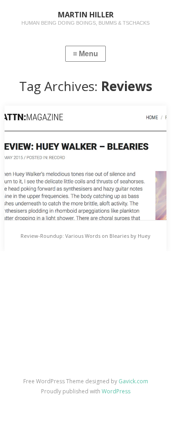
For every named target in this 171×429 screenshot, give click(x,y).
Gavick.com (133, 381)
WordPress (116, 391)
